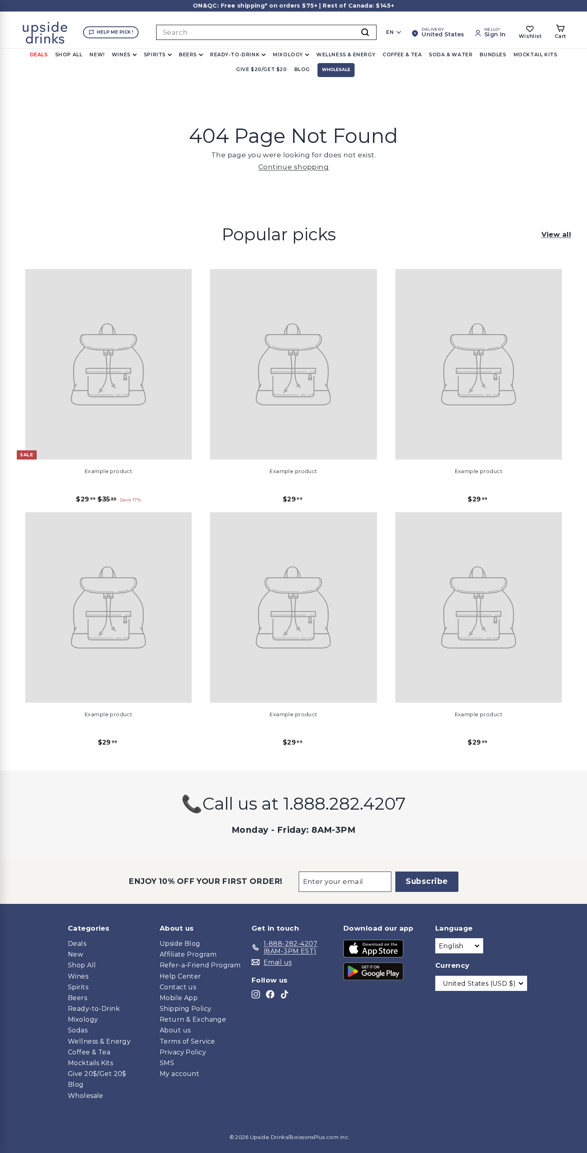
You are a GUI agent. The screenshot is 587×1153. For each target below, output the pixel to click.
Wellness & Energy (345, 54)
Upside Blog (180, 943)
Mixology (288, 54)
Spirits (155, 54)
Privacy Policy (183, 1052)
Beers (188, 54)
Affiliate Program (188, 954)
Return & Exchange (193, 1019)
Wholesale (336, 69)
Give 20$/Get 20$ (97, 1074)
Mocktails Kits (90, 1063)
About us (175, 1030)
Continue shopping (293, 167)
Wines (121, 54)
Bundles (493, 54)
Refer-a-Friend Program (200, 965)
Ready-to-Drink (235, 54)
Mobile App (179, 998)
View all (556, 234)
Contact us (178, 987)
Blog (302, 69)
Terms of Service (187, 1041)
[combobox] (266, 32)
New (75, 954)
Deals (39, 54)
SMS (167, 1063)
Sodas (77, 1030)
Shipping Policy (185, 1008)
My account (179, 1074)
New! (96, 54)
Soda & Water (450, 54)
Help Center (180, 976)
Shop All (69, 54)
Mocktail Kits (535, 54)
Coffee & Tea (402, 54)
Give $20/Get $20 (261, 69)
